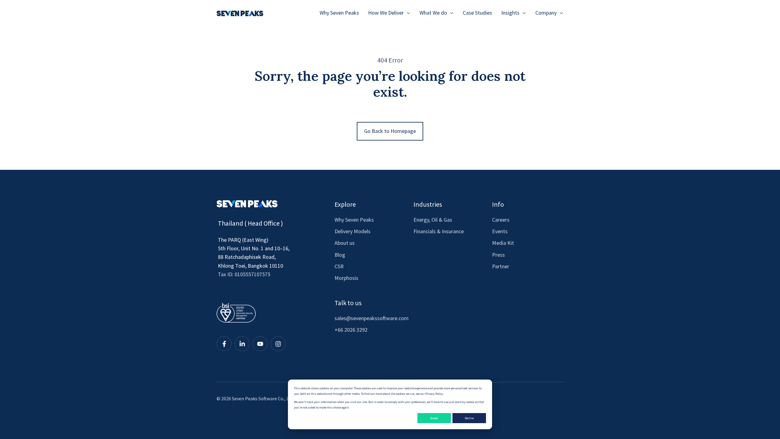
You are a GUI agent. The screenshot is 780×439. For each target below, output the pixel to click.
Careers (500, 219)
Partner (500, 266)
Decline (469, 418)
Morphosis (346, 277)
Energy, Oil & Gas (432, 219)
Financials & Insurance (438, 231)
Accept (434, 418)
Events (500, 231)
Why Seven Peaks (339, 12)
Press (498, 254)
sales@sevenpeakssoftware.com (372, 318)
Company (546, 12)
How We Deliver (386, 12)
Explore (345, 204)
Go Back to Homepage (390, 130)
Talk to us (348, 302)
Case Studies (477, 12)
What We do (433, 12)
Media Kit (503, 242)
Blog (340, 254)
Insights (510, 12)
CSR (339, 266)
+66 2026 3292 (351, 329)
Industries (427, 204)
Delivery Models (352, 231)
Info (498, 204)
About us (345, 242)
